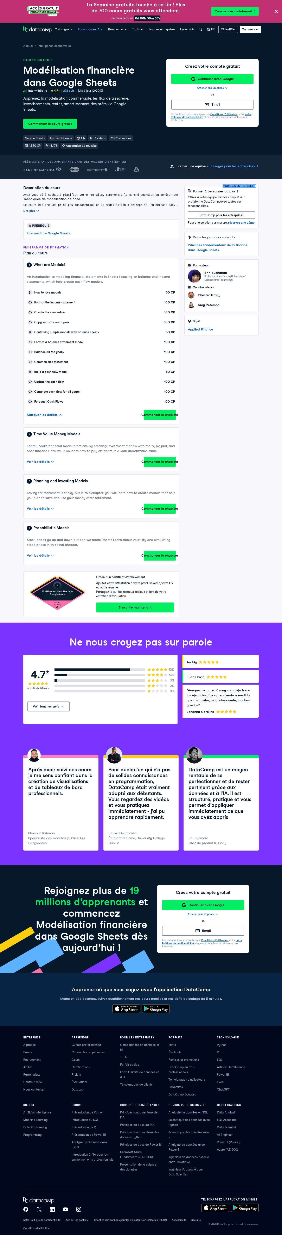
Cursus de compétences (88, 1052)
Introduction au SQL (85, 1120)
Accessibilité (179, 1220)
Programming (32, 1134)
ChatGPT (223, 1089)
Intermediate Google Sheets (48, 233)
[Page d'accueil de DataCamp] (37, 29)
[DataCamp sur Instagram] (78, 1209)
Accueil (28, 46)
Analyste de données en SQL (188, 1112)
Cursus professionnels (87, 1044)
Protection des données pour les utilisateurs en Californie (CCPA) (130, 1220)
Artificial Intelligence (231, 1067)
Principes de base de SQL (137, 1124)
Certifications (81, 1067)
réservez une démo (241, 222)
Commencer (250, 29)
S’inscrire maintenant (135, 607)
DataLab (78, 1089)
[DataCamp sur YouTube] (65, 1209)
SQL (219, 1059)
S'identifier (228, 29)
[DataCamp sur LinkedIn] (52, 1209)
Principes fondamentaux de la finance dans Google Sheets (217, 247)
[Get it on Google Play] (156, 1009)
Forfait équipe (129, 1064)
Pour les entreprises (161, 29)
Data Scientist (226, 1127)
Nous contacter (33, 1089)
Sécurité (196, 1220)
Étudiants (174, 1052)
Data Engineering (35, 1127)
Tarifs (124, 1057)
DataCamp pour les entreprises (221, 215)
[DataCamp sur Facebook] (25, 1209)
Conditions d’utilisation (223, 114)
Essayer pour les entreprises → (235, 166)
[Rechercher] (200, 29)
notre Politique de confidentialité (41, 1220)
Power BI (223, 1074)
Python (221, 1044)
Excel (220, 1082)
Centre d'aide (32, 1082)
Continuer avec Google (216, 79)
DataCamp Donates (182, 1094)
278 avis (69, 90)
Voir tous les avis (46, 706)
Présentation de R (84, 1127)
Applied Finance (200, 329)
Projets (76, 1074)
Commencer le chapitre (160, 415)
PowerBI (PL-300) (229, 1142)
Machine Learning (35, 1120)
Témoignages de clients (136, 1084)
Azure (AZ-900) (227, 1149)
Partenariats (31, 1074)
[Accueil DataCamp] (52, 1200)
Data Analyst (226, 1112)
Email (215, 104)
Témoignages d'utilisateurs (186, 1079)
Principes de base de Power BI (141, 1144)
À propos (29, 1044)
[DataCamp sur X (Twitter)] (39, 1209)
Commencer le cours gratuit (50, 124)
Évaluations (80, 1082)
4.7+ (57, 90)
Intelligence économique (54, 46)
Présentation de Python (87, 1112)
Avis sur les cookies (76, 1220)
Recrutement (32, 1059)
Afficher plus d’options (210, 87)
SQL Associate (227, 1120)
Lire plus (29, 210)
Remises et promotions (183, 1059)
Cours (76, 1059)
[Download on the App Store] (126, 1009)
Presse (27, 1052)
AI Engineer (225, 1134)
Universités (187, 29)
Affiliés (28, 1067)
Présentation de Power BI (89, 1134)
